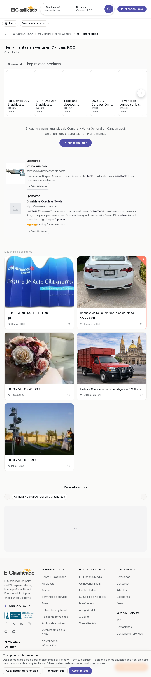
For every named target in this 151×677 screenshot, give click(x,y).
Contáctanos (124, 626)
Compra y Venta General (57, 33)
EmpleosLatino (88, 590)
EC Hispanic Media (90, 576)
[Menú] (6, 9)
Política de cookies (53, 623)
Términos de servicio (54, 596)
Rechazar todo (55, 670)
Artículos (122, 590)
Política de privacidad (55, 616)
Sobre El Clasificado (54, 576)
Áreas (120, 603)
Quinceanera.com (90, 583)
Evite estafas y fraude (55, 610)
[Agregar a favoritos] (68, 324)
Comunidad (123, 576)
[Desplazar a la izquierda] (7, 497)
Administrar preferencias (22, 670)
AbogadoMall (87, 610)
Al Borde (84, 616)
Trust (45, 603)
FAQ (119, 620)
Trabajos (47, 590)
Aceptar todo (80, 670)
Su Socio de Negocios (93, 596)
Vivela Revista (87, 623)
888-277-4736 (20, 606)
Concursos (123, 583)
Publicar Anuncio (132, 8)
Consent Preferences (130, 633)
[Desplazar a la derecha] (144, 497)
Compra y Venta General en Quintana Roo (39, 496)
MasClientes (86, 603)
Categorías (123, 596)
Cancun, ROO (24, 33)
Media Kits (48, 583)
